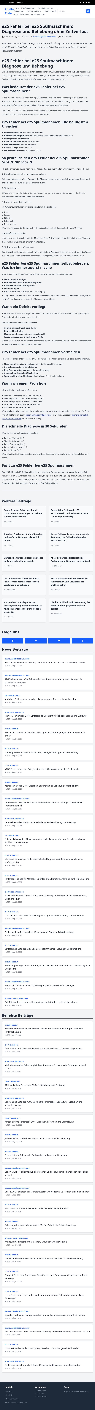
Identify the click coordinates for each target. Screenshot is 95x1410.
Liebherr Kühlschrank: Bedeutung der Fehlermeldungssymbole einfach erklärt (70, 605)
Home (16, 8)
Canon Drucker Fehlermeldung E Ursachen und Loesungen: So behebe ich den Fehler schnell (23, 513)
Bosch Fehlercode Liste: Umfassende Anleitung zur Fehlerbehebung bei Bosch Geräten (70, 537)
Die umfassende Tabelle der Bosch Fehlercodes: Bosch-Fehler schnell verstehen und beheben (21, 581)
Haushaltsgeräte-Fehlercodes (44, 36)
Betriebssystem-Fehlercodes (32, 14)
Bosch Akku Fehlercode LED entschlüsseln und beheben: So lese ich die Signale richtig (69, 513)
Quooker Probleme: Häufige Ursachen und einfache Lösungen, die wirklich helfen (23, 537)
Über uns (19, 2)
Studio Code (9, 11)
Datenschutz (42, 1396)
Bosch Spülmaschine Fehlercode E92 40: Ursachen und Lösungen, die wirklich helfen (69, 581)
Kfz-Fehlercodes (28, 8)
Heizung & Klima (34, 11)
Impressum (9, 2)
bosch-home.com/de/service (38, 415)
